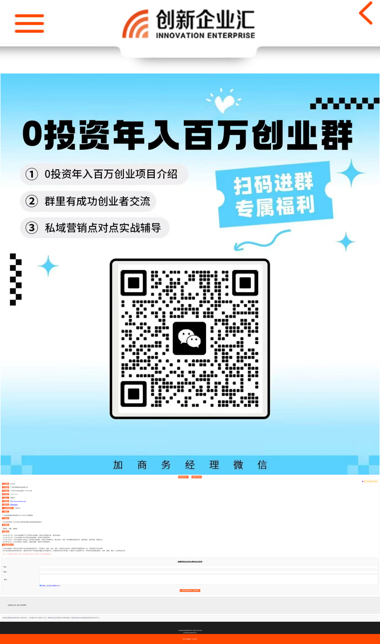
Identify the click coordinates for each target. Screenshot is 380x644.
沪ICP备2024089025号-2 (190, 632)
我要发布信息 (196, 477)
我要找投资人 (183, 477)
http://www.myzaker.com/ (18, 501)
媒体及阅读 (14, 504)
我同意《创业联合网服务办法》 (51, 585)
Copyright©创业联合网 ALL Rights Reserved (190, 630)
